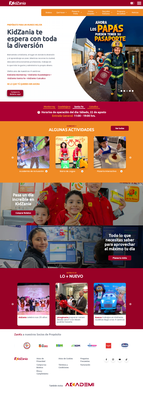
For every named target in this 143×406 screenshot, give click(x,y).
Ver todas (119, 128)
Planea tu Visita (75, 12)
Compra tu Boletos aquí (15, 93)
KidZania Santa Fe (16, 78)
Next (130, 158)
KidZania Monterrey (16, 74)
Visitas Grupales (90, 12)
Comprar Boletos (23, 213)
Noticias (135, 12)
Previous (13, 158)
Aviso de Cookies (66, 359)
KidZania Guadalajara (39, 74)
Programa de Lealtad (121, 12)
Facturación (85, 365)
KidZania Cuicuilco (36, 78)
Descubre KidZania (106, 12)
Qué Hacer (60, 12)
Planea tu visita (120, 258)
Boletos (49, 12)
